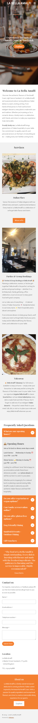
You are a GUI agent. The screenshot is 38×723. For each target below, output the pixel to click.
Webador (11, 717)
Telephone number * (9, 617)
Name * (4, 597)
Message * (5, 627)
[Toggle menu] (34, 3)
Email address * (7, 607)
